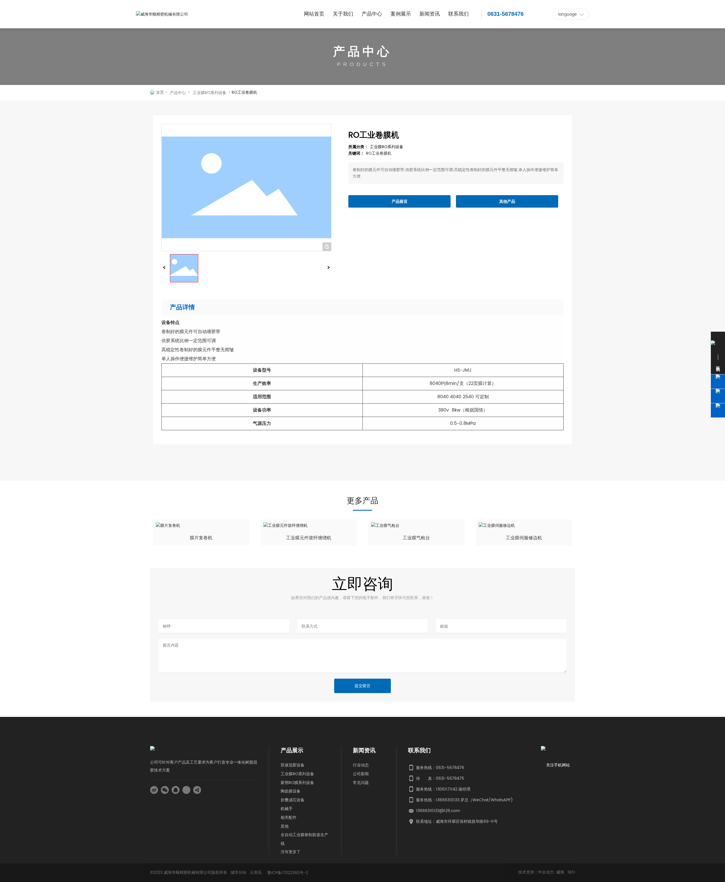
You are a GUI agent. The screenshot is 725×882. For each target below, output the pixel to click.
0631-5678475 (450, 778)
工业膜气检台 (416, 538)
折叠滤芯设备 (292, 800)
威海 (560, 872)
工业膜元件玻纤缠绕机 (308, 538)
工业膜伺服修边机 (524, 538)
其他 (285, 826)
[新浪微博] (154, 790)
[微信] (165, 790)
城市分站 (238, 872)
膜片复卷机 (201, 538)
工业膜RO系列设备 (209, 93)
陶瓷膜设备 (290, 791)
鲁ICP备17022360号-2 (287, 873)
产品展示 (292, 750)
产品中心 (362, 52)
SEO (571, 872)
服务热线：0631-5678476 (440, 767)
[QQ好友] (176, 790)
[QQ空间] (186, 790)
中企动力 (546, 872)
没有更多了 (290, 851)
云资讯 (256, 872)
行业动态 (361, 765)
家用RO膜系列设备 (297, 782)
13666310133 (447, 800)
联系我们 (419, 750)
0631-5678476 (505, 14)
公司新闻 (361, 774)
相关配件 (289, 817)
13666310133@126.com (438, 811)
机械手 (287, 809)
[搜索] (479, 14)
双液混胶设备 (292, 765)
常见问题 (361, 782)
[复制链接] (197, 790)
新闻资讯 (364, 750)
